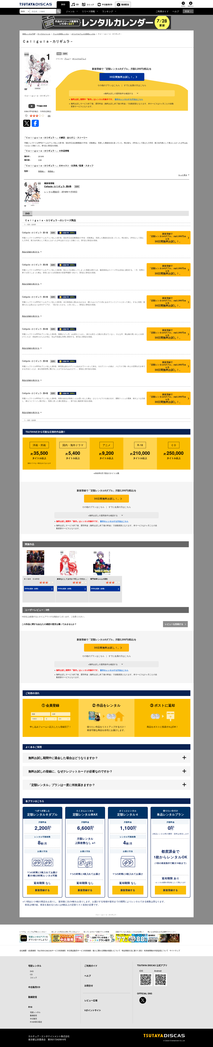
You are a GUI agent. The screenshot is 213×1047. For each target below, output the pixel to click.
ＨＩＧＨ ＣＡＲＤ (32, 579)
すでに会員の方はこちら (135, 85)
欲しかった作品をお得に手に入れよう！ (66, 931)
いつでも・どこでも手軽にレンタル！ (33, 931)
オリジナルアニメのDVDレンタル (83, 34)
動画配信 (125, 4)
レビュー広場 (90, 1000)
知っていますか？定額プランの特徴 (96, 931)
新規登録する (42, 890)
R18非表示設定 (36, 1022)
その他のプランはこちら (109, 85)
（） (49, 115)
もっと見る (182, 175)
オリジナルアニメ (79, 58)
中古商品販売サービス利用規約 (79, 950)
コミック (90, 4)
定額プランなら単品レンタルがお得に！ (130, 931)
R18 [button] (187, 11)
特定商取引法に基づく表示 (132, 950)
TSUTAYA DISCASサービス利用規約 (51, 950)
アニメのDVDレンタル (61, 34)
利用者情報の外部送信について (156, 950)
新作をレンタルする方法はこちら (129, 99)
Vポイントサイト (92, 1010)
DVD (63, 4)
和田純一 (41, 171)
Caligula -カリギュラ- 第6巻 (57, 186)
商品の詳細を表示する (30, 251)
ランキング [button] (107, 11)
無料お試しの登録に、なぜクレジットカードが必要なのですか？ (70, 771)
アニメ (67, 58)
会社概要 (23, 950)
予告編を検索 (42, 105)
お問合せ (88, 985)
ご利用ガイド (162, 11)
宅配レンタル (35, 1012)
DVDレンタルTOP (28, 34)
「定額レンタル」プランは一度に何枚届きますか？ (61, 785)
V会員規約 (32, 950)
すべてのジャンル (44, 34)
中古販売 (33, 1018)
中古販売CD (107, 4)
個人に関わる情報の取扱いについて (106, 950)
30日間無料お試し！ (122, 77)
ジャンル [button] (70, 11)
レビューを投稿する (174, 624)
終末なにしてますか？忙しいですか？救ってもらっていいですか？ (83, 579)
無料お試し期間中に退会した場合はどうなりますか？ (63, 758)
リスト (183, 6)
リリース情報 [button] (88, 11)
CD (77, 4)
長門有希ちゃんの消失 (99, 579)
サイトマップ (175, 950)
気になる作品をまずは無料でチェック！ (162, 931)
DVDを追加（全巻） (32, 588)
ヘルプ (175, 11)
